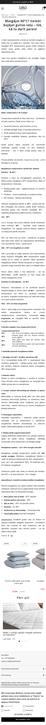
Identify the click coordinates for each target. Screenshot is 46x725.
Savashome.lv (6, 519)
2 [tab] (22, 641)
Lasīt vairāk (7, 639)
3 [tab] (25, 641)
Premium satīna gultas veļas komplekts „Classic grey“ (18, 582)
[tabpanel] (23, 621)
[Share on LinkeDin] (12, 536)
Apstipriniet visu (23, 719)
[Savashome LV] (23, 8)
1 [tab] (19, 641)
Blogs (13, 15)
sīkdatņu (4, 702)
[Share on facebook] (8, 536)
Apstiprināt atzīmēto (23, 714)
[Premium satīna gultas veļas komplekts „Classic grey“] (18, 559)
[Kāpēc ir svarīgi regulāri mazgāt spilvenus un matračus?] (23, 616)
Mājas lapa (4, 15)
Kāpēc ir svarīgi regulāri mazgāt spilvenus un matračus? (22, 634)
